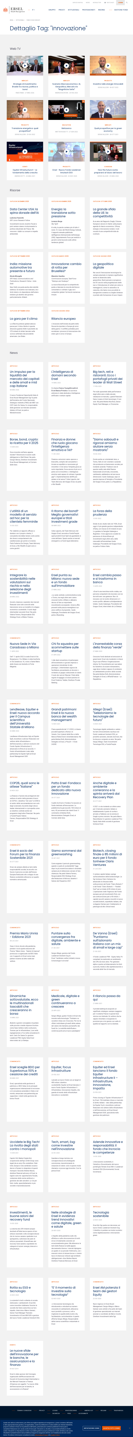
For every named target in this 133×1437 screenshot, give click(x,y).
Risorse (101, 10)
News (88, 3)
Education (66, 125)
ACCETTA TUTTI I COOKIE (111, 1428)
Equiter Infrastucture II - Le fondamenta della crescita (25, 171)
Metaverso (66, 128)
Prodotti (108, 81)
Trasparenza (118, 1411)
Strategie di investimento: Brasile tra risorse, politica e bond (25, 87)
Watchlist (109, 3)
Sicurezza (56, 1413)
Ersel (11, 20)
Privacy (42, 1411)
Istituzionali (73, 10)
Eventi (25, 167)
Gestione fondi (121, 10)
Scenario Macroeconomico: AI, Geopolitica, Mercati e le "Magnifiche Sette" (66, 87)
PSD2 (69, 1413)
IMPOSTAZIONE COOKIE (91, 1428)
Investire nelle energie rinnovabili (108, 84)
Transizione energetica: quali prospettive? (25, 129)
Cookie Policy (55, 1435)
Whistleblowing (71, 1411)
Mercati (25, 81)
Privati (62, 10)
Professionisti (88, 10)
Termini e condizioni (24, 1411)
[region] (66, 1428)
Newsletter (97, 3)
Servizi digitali (78, 3)
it (33, 10)
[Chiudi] (129, 1428)
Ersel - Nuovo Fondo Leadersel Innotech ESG (67, 171)
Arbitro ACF (88, 1411)
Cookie (55, 1411)
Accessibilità (83, 1413)
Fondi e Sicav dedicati (33, 20)
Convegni (108, 167)
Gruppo (52, 10)
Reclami (103, 1411)
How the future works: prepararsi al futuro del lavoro (108, 171)
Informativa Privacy (41, 1435)
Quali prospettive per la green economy (108, 129)
